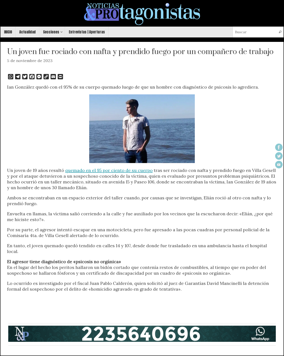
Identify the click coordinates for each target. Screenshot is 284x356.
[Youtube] (279, 164)
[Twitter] (279, 156)
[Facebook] (279, 147)
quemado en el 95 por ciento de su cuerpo (109, 170)
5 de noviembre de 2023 (30, 60)
